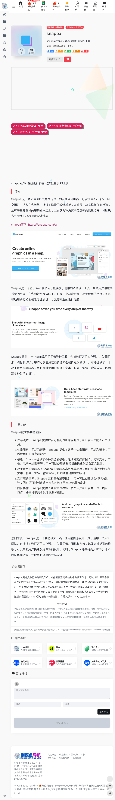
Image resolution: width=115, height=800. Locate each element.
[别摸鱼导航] (27, 756)
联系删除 (63, 754)
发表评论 (103, 712)
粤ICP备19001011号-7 (26, 785)
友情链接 (77, 757)
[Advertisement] (50, 88)
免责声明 (52, 754)
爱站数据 (23, 582)
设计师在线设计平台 (75, 27)
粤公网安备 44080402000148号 (59, 785)
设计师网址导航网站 (55, 27)
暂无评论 (22, 673)
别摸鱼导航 (64, 757)
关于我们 (75, 754)
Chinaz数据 (38, 582)
